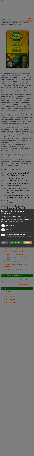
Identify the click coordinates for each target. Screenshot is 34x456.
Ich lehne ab (5, 242)
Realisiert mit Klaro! (28, 245)
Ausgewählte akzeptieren (16, 242)
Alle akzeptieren (28, 242)
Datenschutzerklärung (17, 221)
